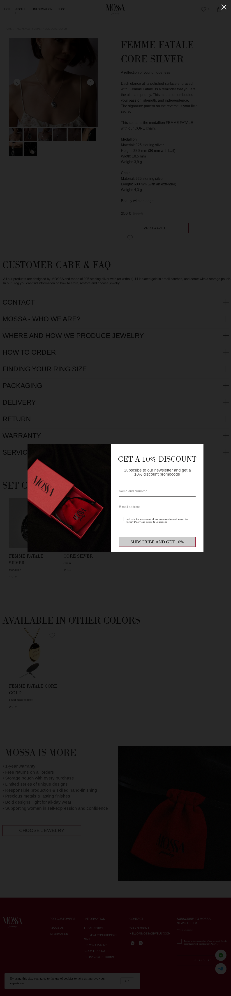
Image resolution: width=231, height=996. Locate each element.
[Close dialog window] (224, 7)
